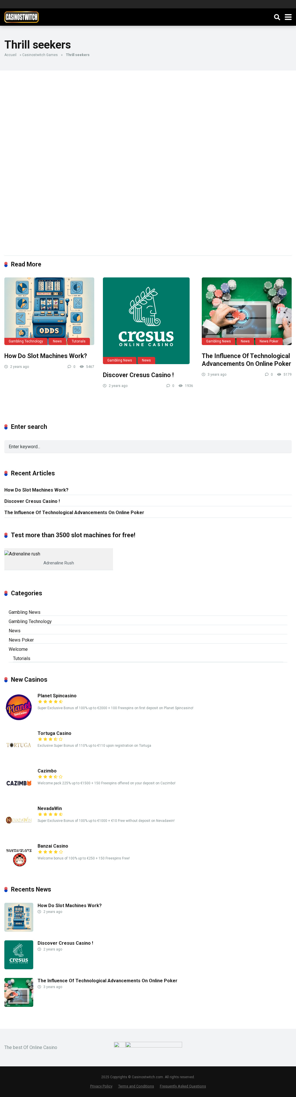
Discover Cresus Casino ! (138, 375)
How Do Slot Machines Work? (45, 356)
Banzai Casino (53, 846)
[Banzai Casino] (18, 870)
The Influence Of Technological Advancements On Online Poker (246, 359)
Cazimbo (47, 771)
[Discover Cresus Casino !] (148, 320)
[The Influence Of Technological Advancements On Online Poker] (247, 311)
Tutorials (79, 341)
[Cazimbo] (18, 795)
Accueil (10, 55)
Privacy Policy (101, 1086)
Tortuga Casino (54, 733)
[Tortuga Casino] (18, 758)
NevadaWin (50, 808)
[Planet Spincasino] (18, 720)
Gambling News (119, 360)
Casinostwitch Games (40, 55)
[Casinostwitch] (21, 16)
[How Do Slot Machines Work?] (49, 311)
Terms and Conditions (136, 1086)
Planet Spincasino (57, 695)
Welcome (18, 649)
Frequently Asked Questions (183, 1086)
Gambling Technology (26, 341)
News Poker (269, 341)
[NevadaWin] (18, 833)
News (57, 341)
